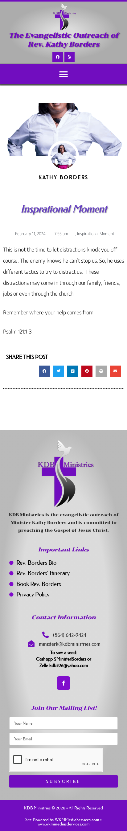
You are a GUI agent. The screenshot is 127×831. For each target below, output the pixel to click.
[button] (64, 74)
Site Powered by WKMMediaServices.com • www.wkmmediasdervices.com (63, 822)
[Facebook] (57, 57)
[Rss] (69, 57)
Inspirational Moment (95, 233)
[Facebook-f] (64, 683)
